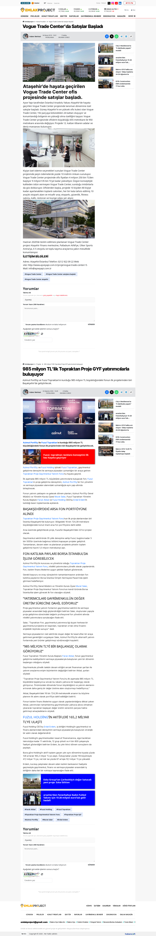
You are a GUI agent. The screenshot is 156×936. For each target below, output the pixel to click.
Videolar (49, 3)
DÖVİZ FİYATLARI (129, 906)
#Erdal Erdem (62, 820)
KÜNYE (89, 906)
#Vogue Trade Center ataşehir (36, 279)
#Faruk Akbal (30, 809)
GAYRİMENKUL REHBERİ (91, 16)
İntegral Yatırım (95, 922)
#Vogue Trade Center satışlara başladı (61, 274)
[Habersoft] (130, 934)
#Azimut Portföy (31, 820)
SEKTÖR (63, 16)
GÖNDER (91, 324)
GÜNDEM (24, 16)
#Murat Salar (47, 820)
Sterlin (93, 9)
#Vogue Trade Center (33, 274)
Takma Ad (27, 293)
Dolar (63, 9)
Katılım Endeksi (82, 922)
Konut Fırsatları (41, 22)
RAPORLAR (74, 16)
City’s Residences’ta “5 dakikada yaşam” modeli (123, 48)
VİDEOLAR (116, 906)
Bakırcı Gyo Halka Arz (57, 922)
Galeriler (57, 3)
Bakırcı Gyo (70, 922)
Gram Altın (111, 9)
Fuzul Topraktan (69, 467)
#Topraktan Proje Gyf (72, 814)
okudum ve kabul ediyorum (45, 324)
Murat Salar (60, 496)
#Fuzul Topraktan (63, 809)
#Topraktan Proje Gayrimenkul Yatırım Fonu (42, 814)
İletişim (103, 3)
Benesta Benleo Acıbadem (112, 922)
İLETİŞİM (97, 906)
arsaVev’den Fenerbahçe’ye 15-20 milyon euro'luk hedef (124, 60)
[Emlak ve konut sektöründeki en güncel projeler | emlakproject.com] (33, 905)
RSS (24, 934)
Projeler (38, 364)
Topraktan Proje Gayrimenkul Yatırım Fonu (43, 474)
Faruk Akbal (43, 500)
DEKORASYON (109, 16)
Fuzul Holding (47, 467)
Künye (98, 3)
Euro (77, 9)
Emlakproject (29, 22)
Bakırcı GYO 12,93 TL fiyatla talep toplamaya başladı (124, 451)
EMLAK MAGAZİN (126, 914)
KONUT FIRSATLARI (50, 16)
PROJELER (34, 16)
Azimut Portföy (30, 467)
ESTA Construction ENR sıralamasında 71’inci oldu (123, 83)
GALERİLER (106, 906)
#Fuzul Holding (46, 809)
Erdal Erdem (79, 500)
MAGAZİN (121, 16)
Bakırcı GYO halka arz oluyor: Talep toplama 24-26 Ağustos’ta (124, 71)
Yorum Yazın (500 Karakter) (33, 304)
